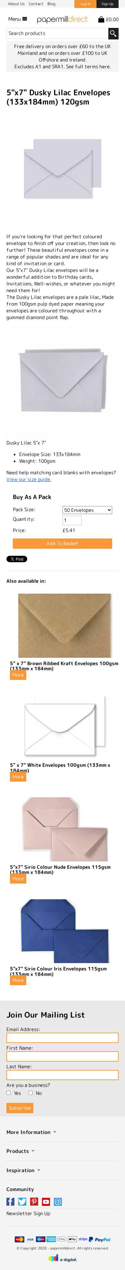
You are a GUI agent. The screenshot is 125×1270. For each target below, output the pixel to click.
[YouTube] (47, 1202)
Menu (15, 18)
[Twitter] (23, 1202)
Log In (85, 3)
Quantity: (24, 519)
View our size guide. (28, 479)
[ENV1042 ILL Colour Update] (62, 170)
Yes (17, 1093)
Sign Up (107, 3)
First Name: (19, 1048)
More (18, 675)
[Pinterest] (35, 1202)
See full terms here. (88, 66)
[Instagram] (58, 1202)
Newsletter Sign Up (28, 1213)
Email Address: (23, 1029)
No (39, 1093)
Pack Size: (24, 509)
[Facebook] (11, 1202)
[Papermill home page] (62, 18)
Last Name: (19, 1066)
